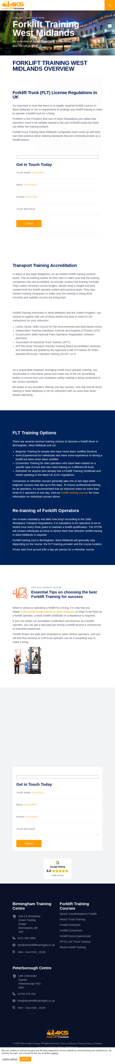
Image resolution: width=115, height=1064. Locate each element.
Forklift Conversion (71, 930)
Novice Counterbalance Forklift (78, 913)
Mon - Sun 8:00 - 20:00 (32, 952)
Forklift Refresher (70, 924)
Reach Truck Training (72, 919)
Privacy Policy (84, 1043)
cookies (54, 1053)
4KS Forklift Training (30, 1043)
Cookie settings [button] (9, 1059)
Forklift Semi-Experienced (75, 936)
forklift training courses (74, 492)
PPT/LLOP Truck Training (75, 941)
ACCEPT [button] (25, 1059)
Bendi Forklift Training (73, 947)
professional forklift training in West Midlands (47, 611)
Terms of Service (68, 1043)
